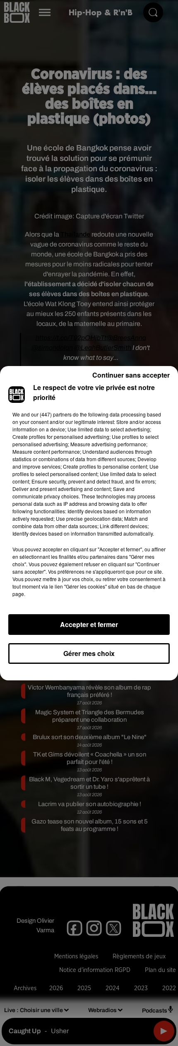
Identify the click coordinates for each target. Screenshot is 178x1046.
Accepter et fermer (89, 624)
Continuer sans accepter (131, 375)
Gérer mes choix (89, 653)
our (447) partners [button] (51, 414)
